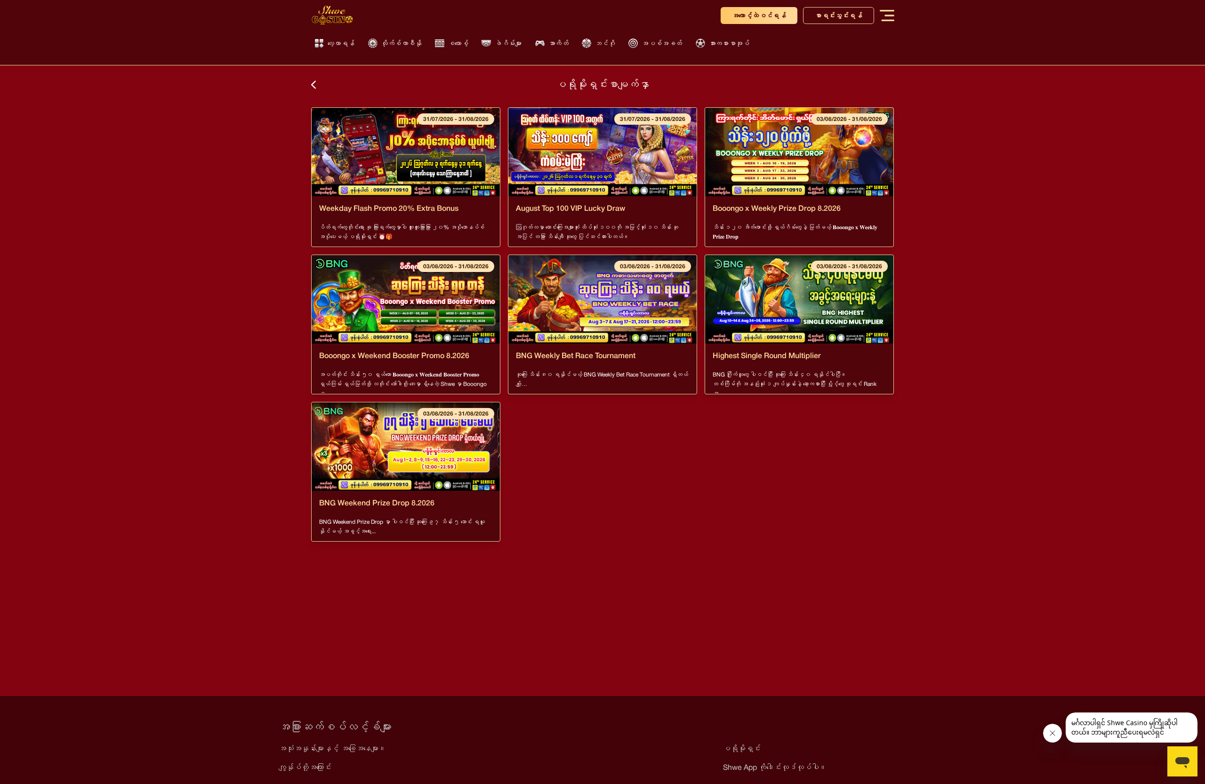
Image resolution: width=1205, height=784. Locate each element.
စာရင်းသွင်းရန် (838, 15)
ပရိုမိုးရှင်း (742, 748)
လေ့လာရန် (341, 43)
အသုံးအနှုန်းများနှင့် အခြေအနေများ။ (332, 748)
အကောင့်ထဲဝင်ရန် (759, 15)
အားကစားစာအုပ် (729, 43)
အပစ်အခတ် (662, 43)
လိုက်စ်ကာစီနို (401, 43)
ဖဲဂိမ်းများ (508, 43)
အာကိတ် (558, 43)
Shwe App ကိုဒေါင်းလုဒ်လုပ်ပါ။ (775, 767)
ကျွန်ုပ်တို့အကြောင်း (305, 767)
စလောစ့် (458, 43)
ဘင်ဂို (605, 43)
